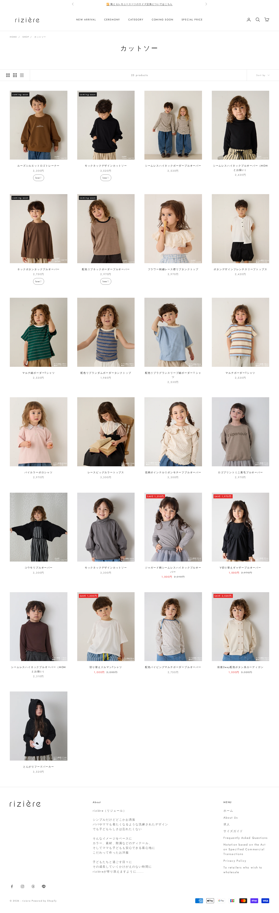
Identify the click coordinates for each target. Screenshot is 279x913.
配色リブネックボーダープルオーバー (106, 269)
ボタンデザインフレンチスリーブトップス (240, 269)
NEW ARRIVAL (86, 19)
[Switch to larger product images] (8, 75)
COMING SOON (162, 19)
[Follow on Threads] (33, 886)
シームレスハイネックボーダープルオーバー (173, 166)
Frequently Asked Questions (245, 838)
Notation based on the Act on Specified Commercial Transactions (244, 849)
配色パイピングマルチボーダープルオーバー (173, 667)
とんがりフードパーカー (38, 767)
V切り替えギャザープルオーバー (240, 568)
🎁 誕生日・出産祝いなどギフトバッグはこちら (139, 4)
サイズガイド (233, 831)
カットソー (40, 36)
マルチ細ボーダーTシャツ (38, 373)
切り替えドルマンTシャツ (105, 667)
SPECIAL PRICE (192, 19)
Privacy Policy (234, 861)
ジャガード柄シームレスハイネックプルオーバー (173, 570)
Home (13, 36)
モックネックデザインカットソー (106, 166)
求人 (226, 824)
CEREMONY (112, 19)
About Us (230, 818)
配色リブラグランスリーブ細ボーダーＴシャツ (173, 375)
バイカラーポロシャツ (39, 472)
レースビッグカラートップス (106, 472)
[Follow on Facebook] (12, 886)
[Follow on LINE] (44, 886)
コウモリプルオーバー (39, 568)
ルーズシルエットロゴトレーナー (38, 166)
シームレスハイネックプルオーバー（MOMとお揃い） (240, 168)
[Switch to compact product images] (22, 75)
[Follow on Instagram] (22, 886)
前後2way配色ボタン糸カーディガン (240, 667)
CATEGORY (135, 19)
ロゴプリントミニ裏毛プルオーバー (240, 472)
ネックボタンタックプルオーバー (38, 269)
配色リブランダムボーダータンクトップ (105, 373)
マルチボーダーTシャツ (240, 373)
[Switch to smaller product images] (15, 75)
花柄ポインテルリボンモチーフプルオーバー (173, 472)
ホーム (228, 811)
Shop (25, 36)
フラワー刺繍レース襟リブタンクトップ (173, 269)
